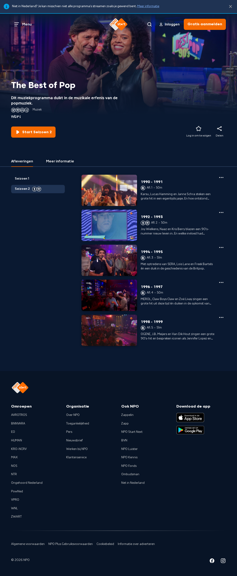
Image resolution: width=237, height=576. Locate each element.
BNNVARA (18, 423)
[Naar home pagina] (118, 24)
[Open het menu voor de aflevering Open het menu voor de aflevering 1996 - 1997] (221, 282)
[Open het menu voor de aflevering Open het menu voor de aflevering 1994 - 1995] (221, 247)
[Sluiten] (230, 6)
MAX (14, 457)
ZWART (16, 516)
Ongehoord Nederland (27, 482)
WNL (14, 508)
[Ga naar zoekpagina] (149, 24)
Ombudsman (130, 474)
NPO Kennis (129, 457)
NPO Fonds (129, 466)
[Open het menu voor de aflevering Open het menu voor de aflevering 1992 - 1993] (221, 212)
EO (13, 432)
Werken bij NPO (77, 449)
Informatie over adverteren (136, 544)
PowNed (17, 491)
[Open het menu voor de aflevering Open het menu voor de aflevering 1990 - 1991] (221, 177)
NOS (14, 466)
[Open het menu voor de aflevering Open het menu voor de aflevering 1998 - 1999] (221, 317)
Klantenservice (76, 457)
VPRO (15, 499)
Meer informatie (148, 6)
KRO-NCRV (19, 449)
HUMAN (16, 440)
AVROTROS (19, 415)
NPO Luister (129, 449)
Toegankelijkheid (77, 423)
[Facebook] (212, 561)
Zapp (125, 423)
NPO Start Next (132, 432)
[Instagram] (223, 561)
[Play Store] (190, 430)
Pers (69, 432)
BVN (124, 440)
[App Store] (190, 417)
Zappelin (127, 415)
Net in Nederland (133, 482)
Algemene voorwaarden (28, 544)
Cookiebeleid (105, 544)
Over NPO (73, 415)
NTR (14, 474)
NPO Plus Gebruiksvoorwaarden (70, 544)
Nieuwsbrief (74, 440)
